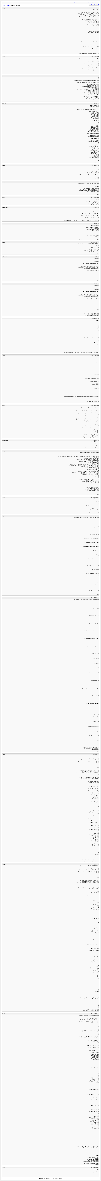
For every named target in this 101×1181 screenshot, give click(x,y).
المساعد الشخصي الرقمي (94, 4)
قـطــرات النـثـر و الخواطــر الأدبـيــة (78, 2)
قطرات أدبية (96, 2)
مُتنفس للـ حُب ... (6, 5)
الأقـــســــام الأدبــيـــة (89, 2)
